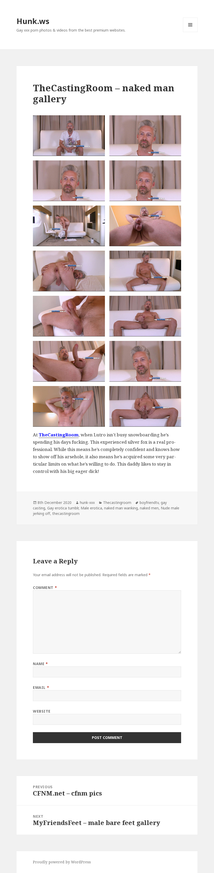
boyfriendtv (149, 502)
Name (40, 663)
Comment (45, 587)
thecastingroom (66, 513)
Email (41, 687)
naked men (149, 507)
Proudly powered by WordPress (62, 861)
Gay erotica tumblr (63, 507)
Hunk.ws (32, 21)
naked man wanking (121, 507)
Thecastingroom (117, 502)
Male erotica (91, 507)
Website (42, 711)
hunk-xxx (87, 502)
